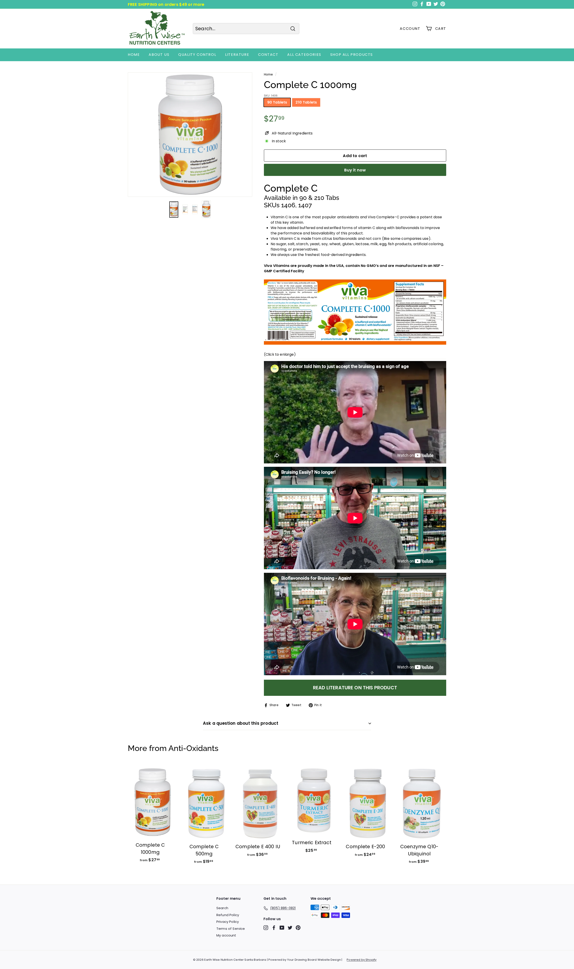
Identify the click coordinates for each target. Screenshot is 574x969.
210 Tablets (306, 102)
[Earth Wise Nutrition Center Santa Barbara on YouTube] (282, 927)
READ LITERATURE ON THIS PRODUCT (355, 687)
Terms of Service (230, 928)
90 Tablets (277, 102)
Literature (237, 54)
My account (226, 935)
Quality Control (197, 54)
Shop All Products (351, 54)
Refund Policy (227, 915)
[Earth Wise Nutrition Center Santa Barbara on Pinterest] (298, 927)
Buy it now (355, 170)
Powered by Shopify (361, 960)
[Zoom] (190, 135)
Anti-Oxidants (193, 748)
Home (134, 54)
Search (222, 908)
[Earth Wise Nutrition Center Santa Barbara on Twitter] (290, 927)
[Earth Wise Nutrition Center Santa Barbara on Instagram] (265, 927)
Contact (268, 54)
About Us (159, 54)
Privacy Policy (227, 921)
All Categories (304, 54)
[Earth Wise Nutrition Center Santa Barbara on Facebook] (274, 927)
